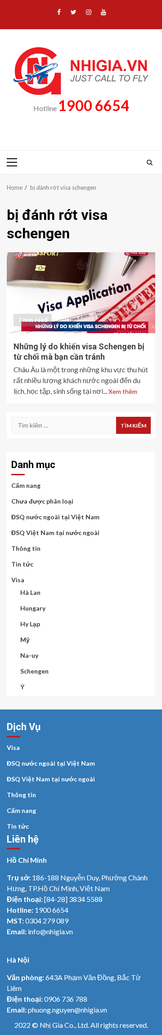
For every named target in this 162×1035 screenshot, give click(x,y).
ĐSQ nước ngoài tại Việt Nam (55, 517)
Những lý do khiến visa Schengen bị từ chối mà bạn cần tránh (81, 292)
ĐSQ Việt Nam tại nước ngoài (55, 532)
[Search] (149, 162)
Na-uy (29, 655)
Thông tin (25, 548)
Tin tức (22, 564)
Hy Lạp (30, 624)
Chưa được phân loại (42, 501)
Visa (17, 580)
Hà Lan (30, 592)
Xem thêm (122, 391)
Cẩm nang (25, 485)
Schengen (34, 671)
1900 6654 (93, 105)
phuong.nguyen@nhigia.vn (67, 1009)
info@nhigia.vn (50, 931)
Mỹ (25, 639)
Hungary (32, 608)
